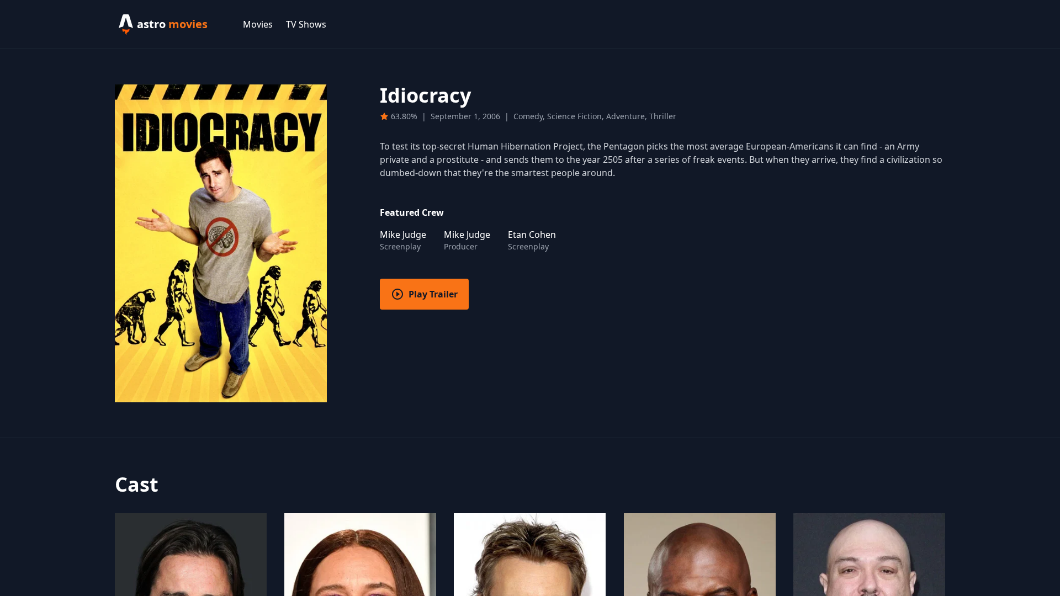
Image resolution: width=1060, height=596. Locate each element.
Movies (258, 24)
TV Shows (306, 24)
